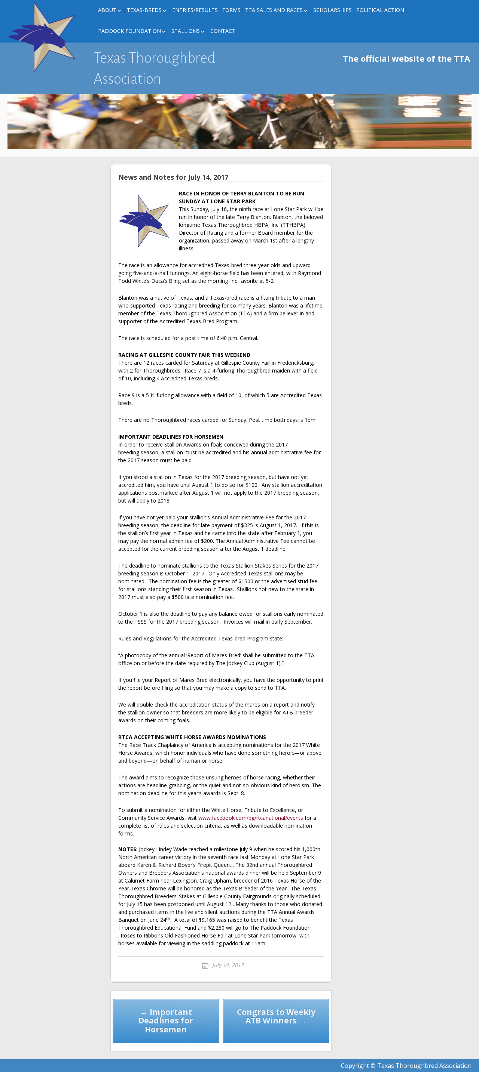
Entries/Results (195, 9)
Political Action (380, 9)
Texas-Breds (144, 9)
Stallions (185, 30)
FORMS (231, 9)
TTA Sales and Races (274, 9)
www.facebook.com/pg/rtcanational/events (250, 817)
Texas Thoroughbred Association (154, 68)
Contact (222, 30)
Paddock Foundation (129, 30)
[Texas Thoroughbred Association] (45, 37)
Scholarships (332, 9)
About (107, 9)
